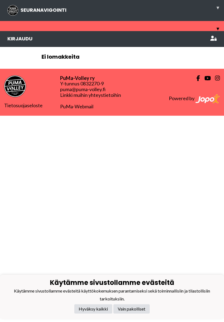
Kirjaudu (20, 38)
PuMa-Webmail (76, 106)
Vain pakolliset (131, 308)
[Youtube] (205, 78)
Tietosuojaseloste (23, 105)
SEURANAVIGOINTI (119, 8)
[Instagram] (215, 78)
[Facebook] (196, 78)
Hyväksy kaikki (93, 308)
